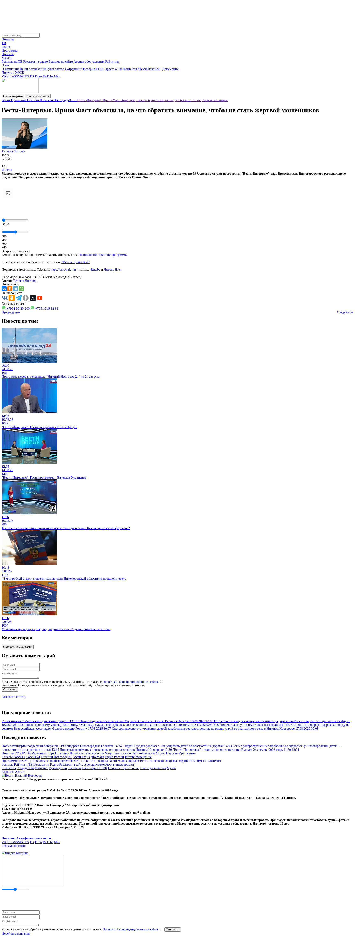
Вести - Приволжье (32, 760)
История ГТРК (93, 69)
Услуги (7, 58)
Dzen (38, 76)
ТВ (4, 43)
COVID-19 (22, 753)
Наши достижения (33, 69)
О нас (6, 65)
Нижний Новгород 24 (56, 757)
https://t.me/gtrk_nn (63, 269)
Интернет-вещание (138, 757)
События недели (58, 760)
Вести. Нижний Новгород (89, 760)
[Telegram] (15, 288)
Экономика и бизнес (150, 753)
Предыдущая (11, 312)
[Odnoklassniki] (9, 288)
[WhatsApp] (21, 288)
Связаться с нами (38, 96)
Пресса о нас (113, 69)
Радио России (114, 757)
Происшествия (80, 753)
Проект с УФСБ (13, 72)
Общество (37, 753)
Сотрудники (73, 69)
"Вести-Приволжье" (75, 262)
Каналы (7, 757)
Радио (6, 46)
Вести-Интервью (152, 760)
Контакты (130, 69)
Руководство (55, 69)
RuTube (48, 76)
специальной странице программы (102, 254)
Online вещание (13, 96)
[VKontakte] (4, 288)
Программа (9, 50)
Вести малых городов (124, 760)
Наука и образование (180, 753)
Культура (97, 753)
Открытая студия (176, 760)
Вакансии (154, 69)
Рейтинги (112, 61)
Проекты (8, 54)
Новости (8, 39)
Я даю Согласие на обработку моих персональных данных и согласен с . (80, 681)
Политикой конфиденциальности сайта (130, 681)
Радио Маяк (95, 757)
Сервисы (8, 772)
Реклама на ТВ (12, 61)
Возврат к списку (14, 696)
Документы (170, 69)
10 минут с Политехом (205, 760)
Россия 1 (19, 757)
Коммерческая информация (114, 764)
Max (57, 76)
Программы (10, 760)
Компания (9, 768)
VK (4, 76)
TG (32, 76)
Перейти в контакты (16, 933)
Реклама (7, 764)
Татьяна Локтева (13, 151)
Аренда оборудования (89, 61)
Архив (19, 772)
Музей (142, 69)
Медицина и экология (120, 753)
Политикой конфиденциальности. (27, 838)
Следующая (345, 312)
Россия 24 (33, 757)
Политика (62, 753)
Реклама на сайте (61, 61)
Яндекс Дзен (113, 269)
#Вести (7, 169)
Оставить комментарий (17, 646)
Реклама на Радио (45, 764)
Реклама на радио (35, 61)
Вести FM (79, 757)
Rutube (95, 269)
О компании (10, 69)
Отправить (9, 689)
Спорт (49, 753)
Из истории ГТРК (94, 768)
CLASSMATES (18, 76)
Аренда (89, 764)
